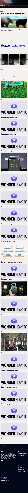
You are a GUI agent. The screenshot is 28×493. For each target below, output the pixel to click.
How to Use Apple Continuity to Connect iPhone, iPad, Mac (8, 241)
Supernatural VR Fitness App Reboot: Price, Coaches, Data (8, 353)
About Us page (10, 458)
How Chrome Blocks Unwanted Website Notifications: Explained (9, 370)
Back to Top (2, 482)
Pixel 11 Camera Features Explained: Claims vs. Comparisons (9, 297)
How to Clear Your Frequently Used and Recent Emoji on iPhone (22, 467)
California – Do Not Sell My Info (4, 477)
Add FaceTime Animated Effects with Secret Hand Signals (22, 463)
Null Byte (11, 5)
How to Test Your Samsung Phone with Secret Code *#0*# (22, 465)
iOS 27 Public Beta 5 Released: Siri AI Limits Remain (7, 172)
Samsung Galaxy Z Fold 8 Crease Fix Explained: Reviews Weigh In (9, 387)
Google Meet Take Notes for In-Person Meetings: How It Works (9, 421)
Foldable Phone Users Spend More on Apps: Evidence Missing (9, 224)
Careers (3, 478)
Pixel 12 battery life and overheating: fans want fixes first (8, 134)
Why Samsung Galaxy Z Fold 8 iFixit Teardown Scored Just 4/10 (9, 332)
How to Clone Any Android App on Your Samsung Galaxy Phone (22, 457)
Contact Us (2, 476)
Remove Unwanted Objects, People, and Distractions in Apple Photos (22, 455)
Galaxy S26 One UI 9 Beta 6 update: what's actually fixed (8, 151)
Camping (14, 3)
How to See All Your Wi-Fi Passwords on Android (22, 453)
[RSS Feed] (5, 460)
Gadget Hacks (5, 5)
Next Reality (8, 5)
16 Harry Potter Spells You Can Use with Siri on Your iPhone (22, 459)
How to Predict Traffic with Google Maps (22, 461)
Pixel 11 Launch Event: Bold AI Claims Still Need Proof (8, 279)
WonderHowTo (1, 5)
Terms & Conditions (3, 473)
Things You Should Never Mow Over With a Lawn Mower (8, 100)
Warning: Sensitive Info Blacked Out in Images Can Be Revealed (22, 471)
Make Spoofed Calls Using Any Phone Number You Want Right (22, 469)
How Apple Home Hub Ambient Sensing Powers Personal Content (9, 189)
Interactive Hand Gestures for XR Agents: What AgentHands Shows (10, 117)
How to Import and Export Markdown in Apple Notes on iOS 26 (9, 404)
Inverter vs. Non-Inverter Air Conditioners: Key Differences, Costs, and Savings (11, 262)
